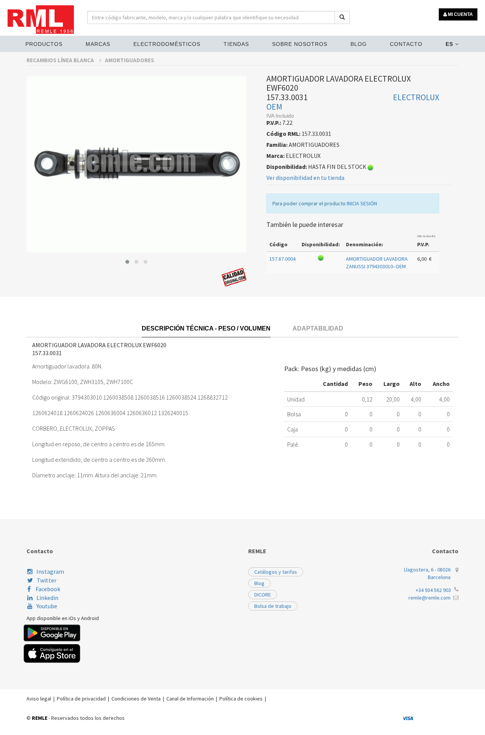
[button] (127, 262)
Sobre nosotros (299, 44)
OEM (274, 106)
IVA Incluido (426, 236)
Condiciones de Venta (136, 698)
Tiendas (236, 44)
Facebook (47, 589)
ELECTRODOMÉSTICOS (166, 44)
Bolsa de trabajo (272, 606)
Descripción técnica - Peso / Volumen (206, 328)
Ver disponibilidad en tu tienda (305, 177)
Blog (358, 44)
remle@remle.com (429, 597)
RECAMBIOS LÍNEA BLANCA (61, 60)
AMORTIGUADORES (129, 60)
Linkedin (47, 597)
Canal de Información (190, 698)
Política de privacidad (81, 698)
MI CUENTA (460, 14)
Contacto (406, 44)
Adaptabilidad (318, 328)
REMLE (39, 718)
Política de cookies (241, 698)
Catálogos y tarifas (275, 571)
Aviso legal (39, 698)
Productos (44, 44)
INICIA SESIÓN (362, 203)
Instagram (50, 571)
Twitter (46, 580)
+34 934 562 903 (433, 590)
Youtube (46, 606)
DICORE (262, 594)
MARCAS (98, 44)
